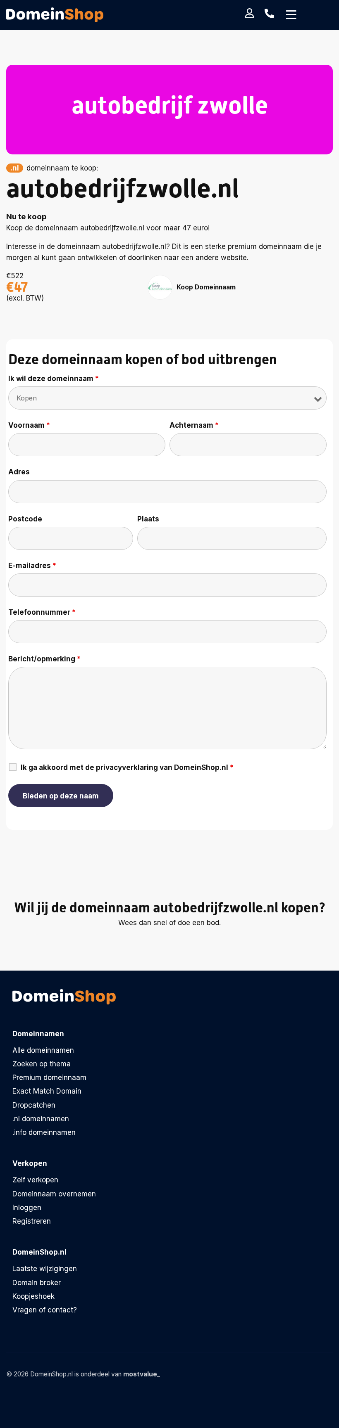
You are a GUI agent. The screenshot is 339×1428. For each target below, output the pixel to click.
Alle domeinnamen (43, 1050)
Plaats (148, 519)
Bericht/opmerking (44, 659)
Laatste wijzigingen (44, 1269)
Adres (19, 472)
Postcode (25, 519)
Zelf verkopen (35, 1180)
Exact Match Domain (46, 1091)
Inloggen (26, 1207)
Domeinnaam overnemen (54, 1194)
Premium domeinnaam (49, 1077)
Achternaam (194, 425)
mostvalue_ (141, 1374)
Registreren (31, 1221)
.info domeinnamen (44, 1132)
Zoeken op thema (41, 1064)
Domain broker (36, 1283)
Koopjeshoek (33, 1296)
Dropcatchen (33, 1105)
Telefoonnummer (42, 612)
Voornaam (29, 425)
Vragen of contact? (44, 1310)
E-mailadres (32, 565)
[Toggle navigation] (291, 15)
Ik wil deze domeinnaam (53, 378)
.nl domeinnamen (40, 1119)
